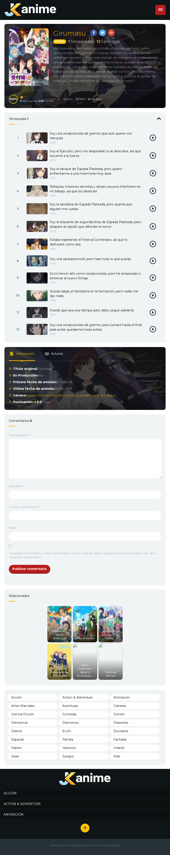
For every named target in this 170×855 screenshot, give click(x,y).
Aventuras (70, 706)
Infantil (119, 748)
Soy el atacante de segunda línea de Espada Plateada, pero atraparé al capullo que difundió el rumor (95, 224)
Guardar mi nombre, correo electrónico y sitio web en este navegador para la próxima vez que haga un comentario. (83, 555)
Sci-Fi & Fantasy (104, 395)
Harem (16, 748)
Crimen (119, 714)
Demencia (19, 723)
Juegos (68, 756)
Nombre (16, 486)
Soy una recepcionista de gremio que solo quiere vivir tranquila (91, 135)
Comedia (83, 395)
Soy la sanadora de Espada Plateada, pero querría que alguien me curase (91, 206)
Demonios (70, 723)
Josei (15, 756)
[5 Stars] (22, 97)
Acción (16, 697)
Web (12, 528)
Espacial (17, 739)
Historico (69, 748)
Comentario (19, 435)
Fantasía (120, 739)
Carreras (120, 706)
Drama (16, 731)
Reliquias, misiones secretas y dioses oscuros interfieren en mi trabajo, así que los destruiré (95, 189)
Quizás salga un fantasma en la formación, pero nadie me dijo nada (94, 293)
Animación (66, 395)
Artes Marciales (23, 706)
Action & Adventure (41, 395)
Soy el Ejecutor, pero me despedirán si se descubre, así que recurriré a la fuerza (95, 153)
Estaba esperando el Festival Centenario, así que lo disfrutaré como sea (89, 242)
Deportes (121, 723)
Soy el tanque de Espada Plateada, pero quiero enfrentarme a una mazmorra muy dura (86, 171)
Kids (117, 756)
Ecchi (66, 731)
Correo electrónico (24, 507)
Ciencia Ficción (22, 714)
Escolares (121, 731)
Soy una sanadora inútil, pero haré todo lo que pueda (90, 259)
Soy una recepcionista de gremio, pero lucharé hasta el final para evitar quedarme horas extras (96, 327)
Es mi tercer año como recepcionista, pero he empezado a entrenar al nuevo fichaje (95, 276)
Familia (67, 739)
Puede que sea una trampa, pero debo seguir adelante (92, 310)
